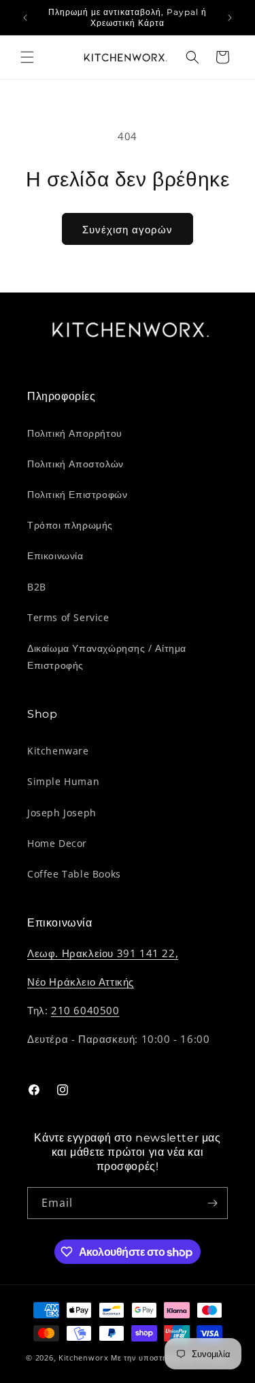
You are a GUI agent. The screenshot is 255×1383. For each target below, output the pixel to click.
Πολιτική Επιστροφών (77, 494)
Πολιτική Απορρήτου (74, 433)
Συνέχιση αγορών (127, 229)
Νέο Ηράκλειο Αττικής (80, 981)
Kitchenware (58, 750)
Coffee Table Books (74, 873)
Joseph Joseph (62, 812)
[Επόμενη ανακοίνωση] (230, 18)
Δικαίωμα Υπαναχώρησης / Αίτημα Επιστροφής (106, 656)
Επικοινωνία (55, 555)
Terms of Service (68, 617)
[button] (27, 57)
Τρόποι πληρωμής (70, 524)
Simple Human (63, 781)
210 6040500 (85, 1010)
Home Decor (57, 843)
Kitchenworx (83, 1357)
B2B (36, 586)
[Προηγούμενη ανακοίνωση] (25, 18)
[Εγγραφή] (212, 1203)
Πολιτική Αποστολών (75, 463)
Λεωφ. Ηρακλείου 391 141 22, (102, 953)
